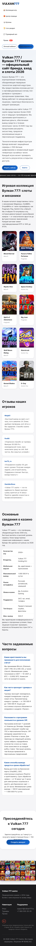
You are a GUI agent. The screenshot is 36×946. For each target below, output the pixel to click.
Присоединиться (26, 46)
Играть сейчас (10, 168)
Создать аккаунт (18, 842)
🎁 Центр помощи (10, 16)
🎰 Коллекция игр (10, 10)
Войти (24, 168)
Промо (7, 40)
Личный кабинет (10, 46)
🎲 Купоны (7, 22)
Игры (4, 909)
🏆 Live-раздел (9, 28)
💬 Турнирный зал (10, 34)
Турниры (5, 911)
